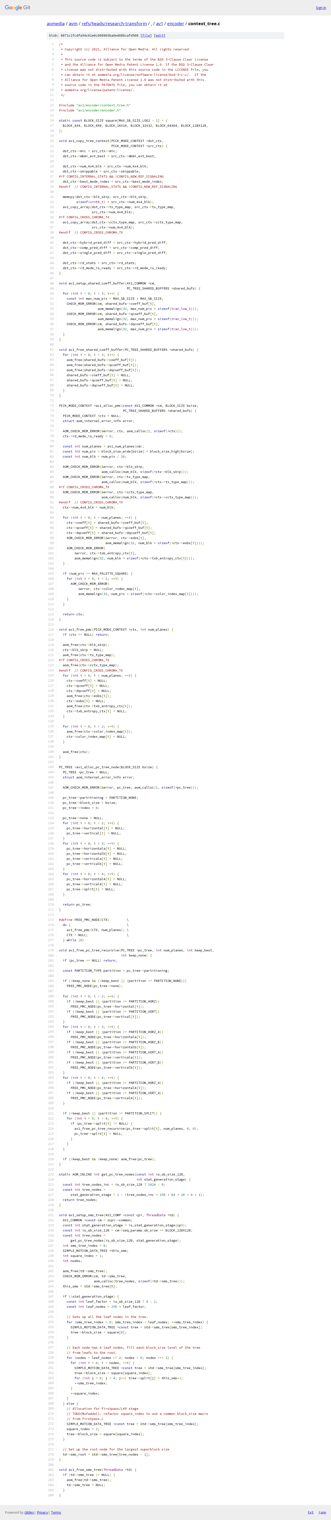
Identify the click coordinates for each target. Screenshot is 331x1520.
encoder (175, 23)
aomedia (56, 23)
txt (311, 1512)
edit (160, 35)
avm (73, 23)
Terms (56, 1512)
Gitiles (29, 1512)
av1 (159, 23)
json (322, 1512)
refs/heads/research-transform (114, 23)
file (146, 35)
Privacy (42, 1512)
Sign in (321, 7)
